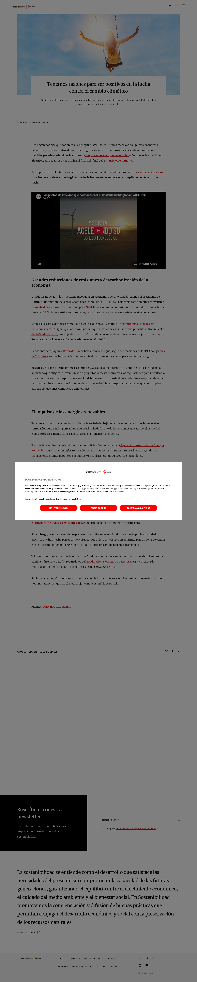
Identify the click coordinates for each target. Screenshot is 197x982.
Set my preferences (58, 508)
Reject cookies (98, 508)
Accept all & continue (138, 508)
